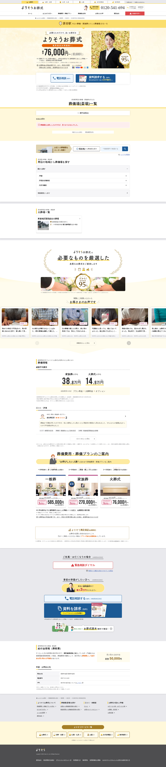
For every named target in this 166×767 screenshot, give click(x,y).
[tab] (30, 2)
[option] (47, 706)
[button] (53, 66)
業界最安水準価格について (57, 88)
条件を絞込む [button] (84, 113)
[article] (83, 423)
